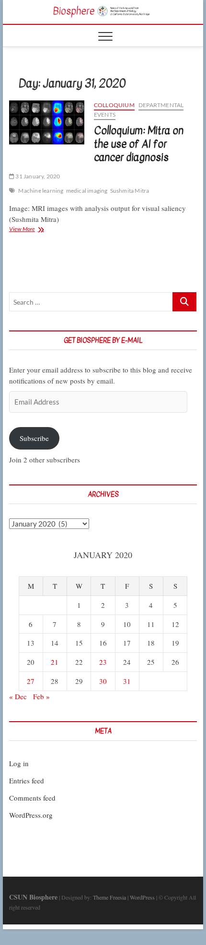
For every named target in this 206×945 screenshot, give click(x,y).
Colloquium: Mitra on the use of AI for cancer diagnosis (138, 144)
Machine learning (40, 190)
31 (127, 681)
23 (103, 662)
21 (54, 662)
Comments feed (32, 797)
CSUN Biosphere (33, 897)
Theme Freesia (109, 897)
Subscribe (34, 438)
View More (35, 230)
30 (103, 681)
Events (104, 114)
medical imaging (87, 190)
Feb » (41, 696)
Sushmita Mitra (129, 190)
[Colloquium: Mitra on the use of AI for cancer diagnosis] (46, 122)
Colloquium (114, 105)
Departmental (160, 105)
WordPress (142, 897)
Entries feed (26, 780)
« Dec (18, 696)
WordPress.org (31, 815)
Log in (19, 763)
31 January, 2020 (37, 176)
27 (30, 681)
